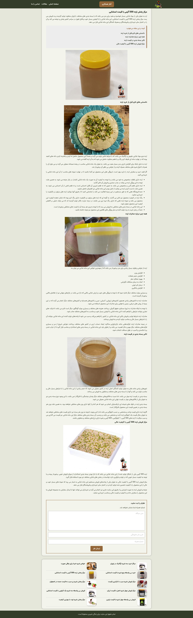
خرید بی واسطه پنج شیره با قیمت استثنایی (120, 572)
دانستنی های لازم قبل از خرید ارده (133, 33)
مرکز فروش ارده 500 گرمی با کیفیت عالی (130, 43)
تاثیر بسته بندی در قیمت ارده (134, 40)
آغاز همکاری (106, 4)
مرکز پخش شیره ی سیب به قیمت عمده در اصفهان (67, 581)
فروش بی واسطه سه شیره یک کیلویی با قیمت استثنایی (65, 590)
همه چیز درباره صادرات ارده (135, 36)
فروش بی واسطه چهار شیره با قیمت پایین (120, 599)
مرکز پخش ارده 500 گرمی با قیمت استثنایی (70, 572)
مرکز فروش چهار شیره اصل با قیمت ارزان (121, 590)
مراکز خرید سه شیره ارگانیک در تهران (122, 563)
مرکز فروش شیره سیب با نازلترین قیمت (121, 581)
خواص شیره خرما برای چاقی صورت (73, 563)
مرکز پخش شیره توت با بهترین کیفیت (72, 599)
